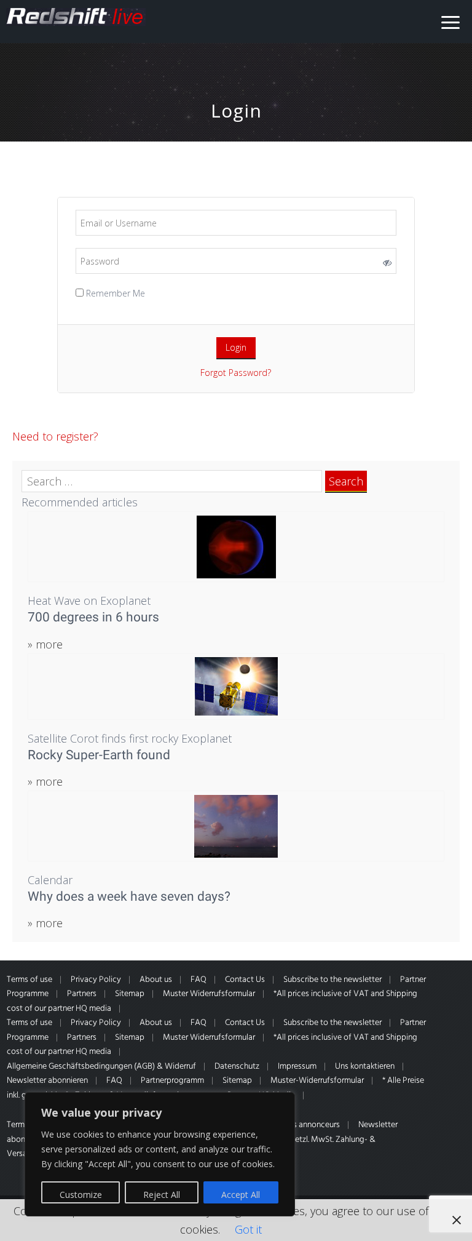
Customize (81, 1194)
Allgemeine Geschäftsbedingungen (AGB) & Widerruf (101, 1066)
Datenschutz (236, 1066)
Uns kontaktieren (365, 1066)
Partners (81, 994)
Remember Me (114, 293)
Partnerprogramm (172, 1081)
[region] (160, 1154)
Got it (248, 1229)
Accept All (240, 1194)
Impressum (297, 1066)
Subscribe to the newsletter (332, 980)
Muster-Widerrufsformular (317, 1081)
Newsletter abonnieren (47, 1081)
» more (45, 644)
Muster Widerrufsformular (209, 994)
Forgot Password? (235, 372)
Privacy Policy (96, 980)
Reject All (161, 1194)
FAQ (198, 980)
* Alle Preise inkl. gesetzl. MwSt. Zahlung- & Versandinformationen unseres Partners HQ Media (215, 1088)
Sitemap (129, 994)
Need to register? (55, 436)
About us (156, 980)
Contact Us (245, 980)
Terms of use (29, 980)
